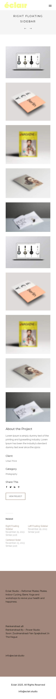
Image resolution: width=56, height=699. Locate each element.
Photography (11, 474)
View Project (15, 496)
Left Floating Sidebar (38, 526)
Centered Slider (13, 540)
